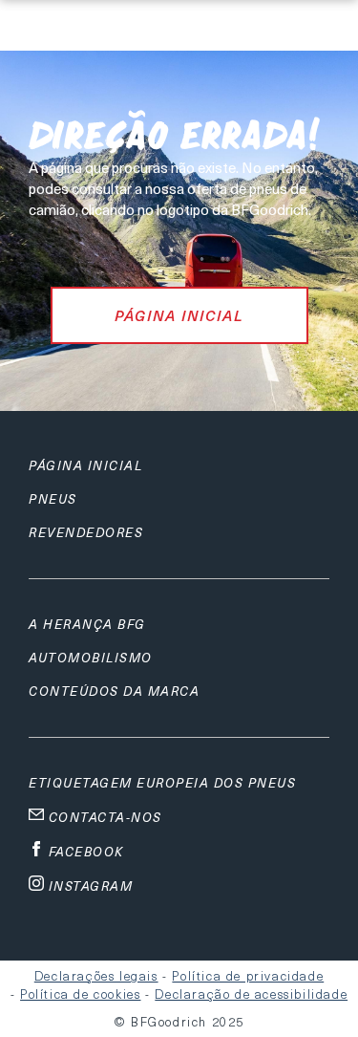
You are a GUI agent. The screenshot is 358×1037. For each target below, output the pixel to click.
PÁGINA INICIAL (179, 315)
